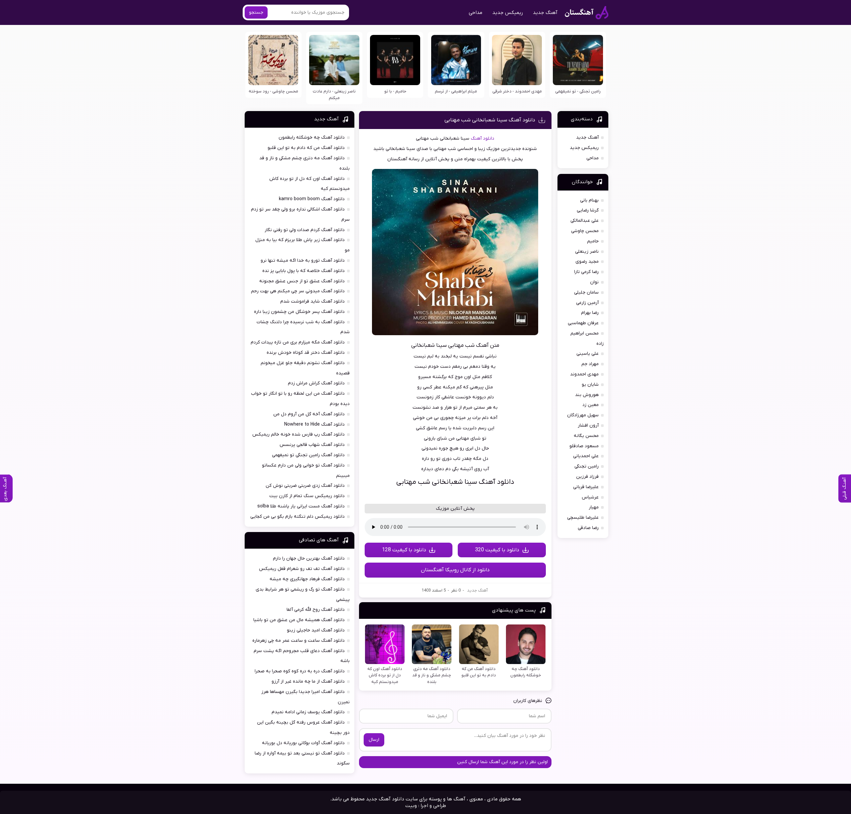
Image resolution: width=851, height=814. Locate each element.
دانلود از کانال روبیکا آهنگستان (455, 570)
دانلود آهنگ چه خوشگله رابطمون (312, 137)
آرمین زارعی (587, 303)
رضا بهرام (590, 313)
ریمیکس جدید (507, 12)
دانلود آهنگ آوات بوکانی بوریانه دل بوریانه (303, 743)
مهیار (594, 507)
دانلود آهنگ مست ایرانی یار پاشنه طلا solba (301, 506)
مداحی (475, 12)
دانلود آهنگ (482, 138)
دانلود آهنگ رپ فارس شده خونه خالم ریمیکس (298, 434)
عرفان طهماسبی (583, 323)
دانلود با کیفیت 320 (497, 550)
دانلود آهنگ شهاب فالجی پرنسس (312, 445)
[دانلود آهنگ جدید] (586, 12)
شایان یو (590, 384)
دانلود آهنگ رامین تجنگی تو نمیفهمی (308, 455)
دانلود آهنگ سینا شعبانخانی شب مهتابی (489, 120)
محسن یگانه (586, 436)
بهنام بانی (589, 200)
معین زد (590, 405)
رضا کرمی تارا (586, 272)
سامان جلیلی (586, 292)
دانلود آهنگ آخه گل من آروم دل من (309, 414)
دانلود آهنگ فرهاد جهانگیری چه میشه (307, 579)
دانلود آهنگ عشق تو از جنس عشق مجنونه (302, 281)
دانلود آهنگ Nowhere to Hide (314, 424)
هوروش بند (587, 395)
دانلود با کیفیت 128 (404, 550)
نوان (594, 282)
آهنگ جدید (545, 12)
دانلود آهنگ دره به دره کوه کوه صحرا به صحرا (300, 671)
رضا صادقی (588, 528)
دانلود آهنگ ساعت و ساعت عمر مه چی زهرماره (298, 640)
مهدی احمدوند (584, 374)
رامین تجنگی (586, 466)
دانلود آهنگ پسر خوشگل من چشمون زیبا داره (299, 312)
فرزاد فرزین (587, 477)
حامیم (593, 241)
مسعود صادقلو (584, 446)
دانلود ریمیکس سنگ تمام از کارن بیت (307, 496)
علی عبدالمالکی (584, 220)
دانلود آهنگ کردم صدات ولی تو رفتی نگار (305, 230)
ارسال (374, 740)
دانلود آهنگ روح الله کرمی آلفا (316, 610)
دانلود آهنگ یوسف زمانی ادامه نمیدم (308, 712)
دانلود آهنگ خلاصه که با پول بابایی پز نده (303, 271)
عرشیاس (590, 497)
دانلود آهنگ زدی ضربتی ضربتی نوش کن (305, 485)
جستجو (256, 12)
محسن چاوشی (585, 231)
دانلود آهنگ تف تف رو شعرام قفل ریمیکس (302, 569)
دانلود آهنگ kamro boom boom (312, 199)
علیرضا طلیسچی (583, 517)
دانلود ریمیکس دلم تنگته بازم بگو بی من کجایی (297, 516)
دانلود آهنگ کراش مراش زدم (316, 383)
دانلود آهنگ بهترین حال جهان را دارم (309, 558)
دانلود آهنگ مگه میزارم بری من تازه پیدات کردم (298, 342)
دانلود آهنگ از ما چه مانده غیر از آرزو (308, 681)
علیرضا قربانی (586, 487)
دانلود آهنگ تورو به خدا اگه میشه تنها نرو (303, 260)
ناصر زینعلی (587, 251)
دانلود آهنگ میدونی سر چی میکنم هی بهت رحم (298, 291)
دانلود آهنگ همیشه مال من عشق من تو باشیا (299, 620)
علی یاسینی (587, 353)
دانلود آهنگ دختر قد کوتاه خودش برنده (306, 352)
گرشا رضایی (588, 210)
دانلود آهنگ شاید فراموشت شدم (312, 301)
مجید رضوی (587, 261)
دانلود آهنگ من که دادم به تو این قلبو (306, 148)
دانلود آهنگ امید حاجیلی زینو (316, 630)
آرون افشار (588, 425)
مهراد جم (590, 364)
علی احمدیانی (586, 456)
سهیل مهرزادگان (583, 415)
